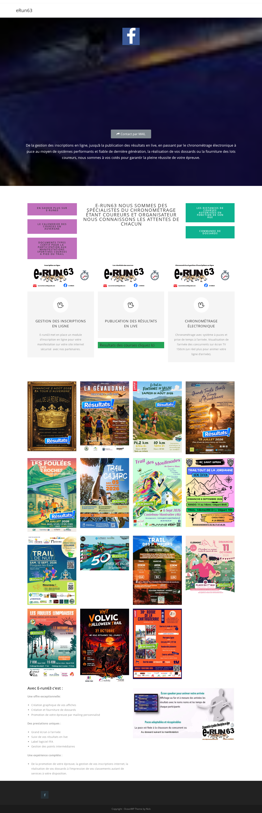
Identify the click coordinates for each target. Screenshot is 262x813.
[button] (131, 134)
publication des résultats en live (131, 323)
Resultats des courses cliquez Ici (126, 345)
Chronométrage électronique (201, 323)
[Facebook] (131, 36)
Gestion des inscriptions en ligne (60, 323)
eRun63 (24, 10)
